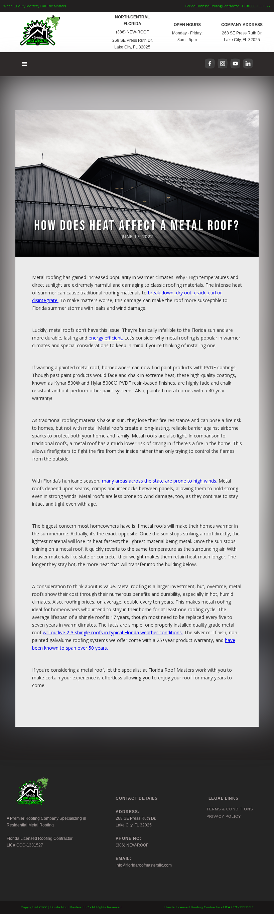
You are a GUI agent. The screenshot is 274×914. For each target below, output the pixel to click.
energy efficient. (106, 338)
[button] (25, 64)
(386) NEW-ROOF (132, 32)
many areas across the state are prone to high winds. (159, 481)
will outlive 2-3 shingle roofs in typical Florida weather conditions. (113, 632)
